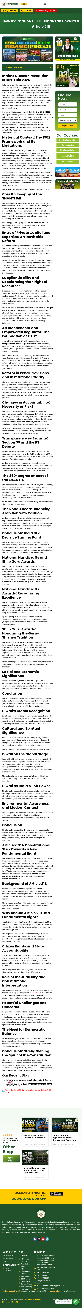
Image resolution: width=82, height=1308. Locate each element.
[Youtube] (43, 1239)
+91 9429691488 (29, 1291)
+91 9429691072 (41, 1291)
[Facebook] (35, 1239)
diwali (24, 1090)
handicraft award (34, 1090)
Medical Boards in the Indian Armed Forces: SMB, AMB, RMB (34, 1170)
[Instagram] (39, 1239)
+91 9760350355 (68, 1291)
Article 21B (35, 993)
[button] (50, 67)
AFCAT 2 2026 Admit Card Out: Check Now (34, 1136)
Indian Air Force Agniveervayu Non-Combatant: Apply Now (64, 1137)
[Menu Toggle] (24, 4)
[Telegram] (47, 1239)
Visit (10, 1082)
